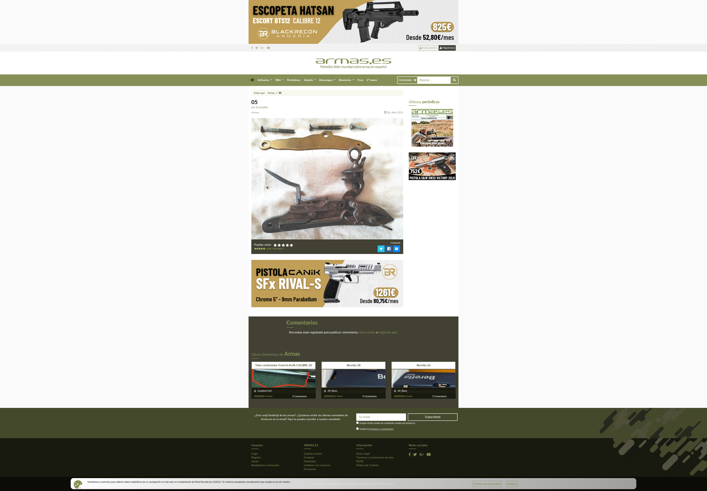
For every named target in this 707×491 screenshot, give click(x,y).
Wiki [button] (278, 80)
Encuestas (310, 469)
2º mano (372, 80)
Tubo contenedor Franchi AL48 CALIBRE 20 (283, 365)
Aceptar (512, 483)
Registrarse (448, 48)
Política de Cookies (367, 465)
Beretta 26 (423, 365)
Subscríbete (433, 417)
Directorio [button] (345, 80)
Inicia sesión (367, 332)
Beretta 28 (353, 365)
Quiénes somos (313, 453)
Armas (271, 93)
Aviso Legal (363, 453)
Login (254, 453)
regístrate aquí (388, 332)
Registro (256, 457)
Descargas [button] (326, 80)
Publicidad (310, 461)
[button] (252, 80)
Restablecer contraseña (265, 465)
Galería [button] (309, 80)
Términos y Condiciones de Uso (374, 457)
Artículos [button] (264, 80)
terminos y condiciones (381, 429)
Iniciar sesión (429, 48)
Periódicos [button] (293, 80)
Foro (360, 80)
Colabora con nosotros (317, 465)
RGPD (360, 461)
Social (254, 461)
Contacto (309, 457)
